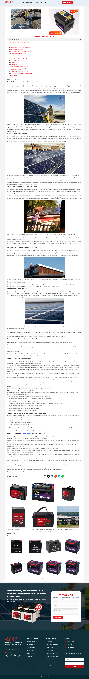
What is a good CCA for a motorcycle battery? (42, 505)
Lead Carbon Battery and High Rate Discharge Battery (43, 529)
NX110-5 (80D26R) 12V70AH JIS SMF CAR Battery (21, 70)
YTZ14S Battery (13, 64)
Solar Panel (26, 434)
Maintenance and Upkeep (16, 49)
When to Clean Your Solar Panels (18, 53)
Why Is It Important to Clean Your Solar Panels (21, 51)
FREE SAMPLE (14, 75)
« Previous (41, 531)
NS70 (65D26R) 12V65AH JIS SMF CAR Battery (21, 71)
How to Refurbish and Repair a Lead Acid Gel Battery (67, 505)
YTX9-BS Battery (14, 62)
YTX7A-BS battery (14, 60)
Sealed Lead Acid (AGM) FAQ (13, 529)
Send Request (58, 617)
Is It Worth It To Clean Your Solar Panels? (20, 47)
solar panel (24, 471)
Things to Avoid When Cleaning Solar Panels (21, 55)
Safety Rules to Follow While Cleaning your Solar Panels (24, 57)
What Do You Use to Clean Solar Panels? (20, 46)
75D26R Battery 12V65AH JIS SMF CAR (19, 66)
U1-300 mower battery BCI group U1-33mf (20, 68)
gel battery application (12, 505)
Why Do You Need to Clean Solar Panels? (20, 42)
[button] (58, 3)
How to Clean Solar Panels (16, 44)
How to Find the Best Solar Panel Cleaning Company (23, 58)
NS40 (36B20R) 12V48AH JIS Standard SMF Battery (22, 73)
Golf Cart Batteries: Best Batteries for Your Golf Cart (67, 529)
